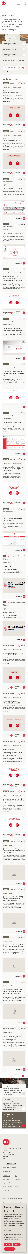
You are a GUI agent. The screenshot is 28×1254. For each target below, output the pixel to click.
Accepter (8, 1244)
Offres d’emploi (7, 1186)
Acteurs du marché (6, 1191)
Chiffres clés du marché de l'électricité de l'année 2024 (12, 702)
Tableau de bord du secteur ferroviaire (12, 423)
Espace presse (19, 1183)
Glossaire (17, 1179)
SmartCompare (8, 1114)
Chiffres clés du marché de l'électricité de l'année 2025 (12, 140)
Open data (6, 1179)
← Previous (11, 1076)
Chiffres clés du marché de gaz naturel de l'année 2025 (13, 92)
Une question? (8, 1099)
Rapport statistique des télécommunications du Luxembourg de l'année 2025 (12, 278)
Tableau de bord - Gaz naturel (12, 189)
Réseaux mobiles (8, 613)
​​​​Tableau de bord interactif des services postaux (12, 519)
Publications (6, 1176)
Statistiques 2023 (9, 49)
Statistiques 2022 (9, 44)
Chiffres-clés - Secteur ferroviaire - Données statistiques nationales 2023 (14, 801)
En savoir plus (9, 1249)
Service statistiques (9, 9)
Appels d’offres (7, 1183)
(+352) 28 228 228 (11, 1164)
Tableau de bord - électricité (12, 233)
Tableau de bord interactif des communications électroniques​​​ (13, 329)
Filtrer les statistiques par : (13, 61)
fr (12, 3)
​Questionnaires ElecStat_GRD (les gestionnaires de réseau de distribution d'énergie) (13, 898)
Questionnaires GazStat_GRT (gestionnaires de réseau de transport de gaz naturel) (12, 1038)
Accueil (3, 9)
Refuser (17, 1244)
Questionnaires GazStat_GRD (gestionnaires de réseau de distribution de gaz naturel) (12, 991)
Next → (23, 1076)
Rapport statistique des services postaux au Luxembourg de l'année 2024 (13, 468)
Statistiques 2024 (9, 55)
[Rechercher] (23, 68)
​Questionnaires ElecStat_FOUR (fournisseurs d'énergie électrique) (14, 945)
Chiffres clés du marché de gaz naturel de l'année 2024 (13, 654)
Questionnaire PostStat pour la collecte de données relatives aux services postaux (14, 850)
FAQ (16, 1176)
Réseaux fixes (7, 566)
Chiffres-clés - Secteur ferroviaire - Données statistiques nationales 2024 (14, 373)
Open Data (7, 1086)
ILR (23, 83)
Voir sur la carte (7, 1159)
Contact (17, 1186)
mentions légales (8, 1230)
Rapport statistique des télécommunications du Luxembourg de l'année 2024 (12, 751)
